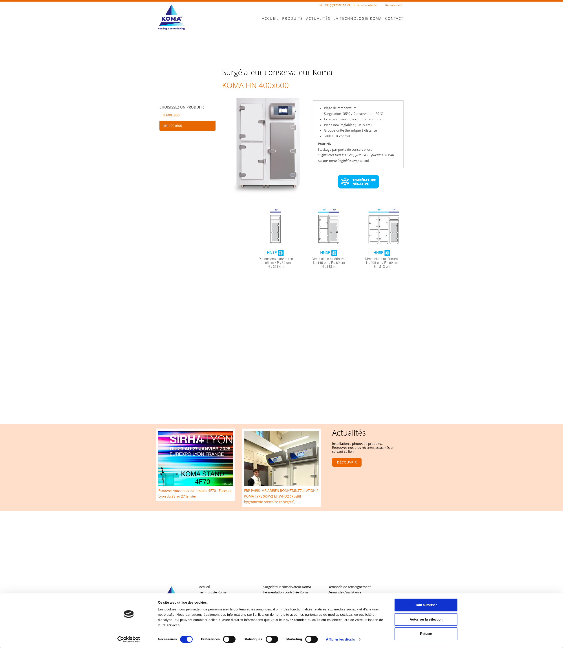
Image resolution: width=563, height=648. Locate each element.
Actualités (318, 18)
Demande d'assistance (344, 592)
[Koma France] (174, 17)
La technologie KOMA (358, 18)
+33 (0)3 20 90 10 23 (337, 5)
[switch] (229, 639)
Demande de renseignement (349, 587)
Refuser (426, 633)
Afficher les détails (340, 639)
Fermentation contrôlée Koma (286, 592)
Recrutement (393, 5)
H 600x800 (171, 115)
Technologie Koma (213, 592)
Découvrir (347, 462)
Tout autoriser (426, 605)
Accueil (270, 18)
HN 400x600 (172, 125)
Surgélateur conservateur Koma (287, 587)
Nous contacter (367, 5)
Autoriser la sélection (426, 619)
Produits (292, 18)
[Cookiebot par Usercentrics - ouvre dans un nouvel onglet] (129, 639)
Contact (394, 18)
